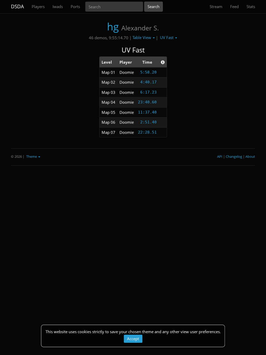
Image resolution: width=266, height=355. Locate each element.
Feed (234, 6)
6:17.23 (148, 92)
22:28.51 (147, 132)
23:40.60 (147, 102)
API (219, 156)
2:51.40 (148, 122)
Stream (216, 6)
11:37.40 (147, 112)
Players (38, 6)
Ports (75, 6)
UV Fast (167, 37)
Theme (32, 156)
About (250, 156)
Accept (133, 338)
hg (113, 26)
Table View (142, 37)
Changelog (234, 156)
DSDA (17, 6)
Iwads (57, 6)
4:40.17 (148, 82)
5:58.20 (148, 72)
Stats (251, 6)
